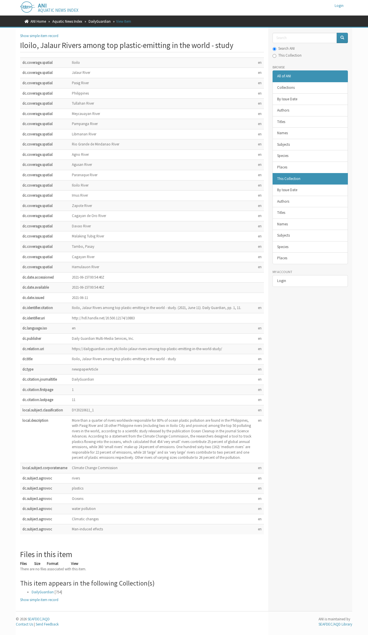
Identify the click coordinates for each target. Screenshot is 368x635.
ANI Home (38, 21)
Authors (283, 110)
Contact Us (24, 624)
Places (282, 167)
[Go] (342, 38)
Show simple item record (39, 35)
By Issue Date (287, 99)
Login (281, 280)
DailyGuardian (100, 21)
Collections (286, 87)
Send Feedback (47, 624)
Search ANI (286, 48)
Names (282, 133)
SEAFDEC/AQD (39, 619)
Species (282, 155)
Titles (281, 121)
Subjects (283, 144)
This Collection (290, 55)
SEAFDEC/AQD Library (335, 624)
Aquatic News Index (67, 21)
